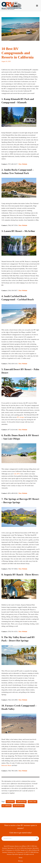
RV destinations (19, 805)
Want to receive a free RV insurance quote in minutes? (20, 826)
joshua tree (32, 801)
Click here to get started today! (20, 833)
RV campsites (6, 805)
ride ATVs (17, 474)
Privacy (20, 861)
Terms (20, 857)
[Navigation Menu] (37, 5)
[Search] (37, 838)
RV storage (20, 417)
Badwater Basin (6, 765)
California (10, 801)
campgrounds (21, 801)
